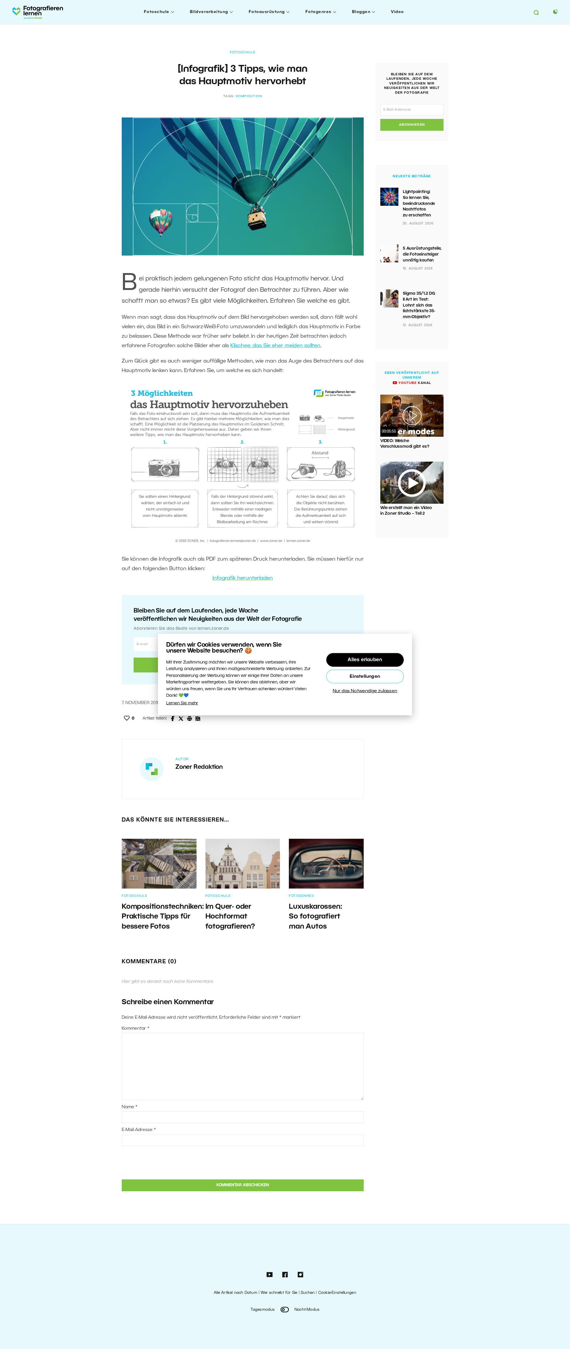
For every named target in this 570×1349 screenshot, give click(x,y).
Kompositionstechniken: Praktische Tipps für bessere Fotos (163, 917)
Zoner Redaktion (199, 767)
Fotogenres (318, 12)
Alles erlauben (365, 660)
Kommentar (135, 1028)
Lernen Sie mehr (182, 703)
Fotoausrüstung (267, 12)
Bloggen (361, 12)
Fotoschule (157, 12)
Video (397, 12)
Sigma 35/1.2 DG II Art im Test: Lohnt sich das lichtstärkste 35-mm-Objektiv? (419, 305)
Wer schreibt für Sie (279, 1292)
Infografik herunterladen (243, 578)
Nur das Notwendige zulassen (365, 691)
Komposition (249, 96)
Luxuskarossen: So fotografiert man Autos (315, 917)
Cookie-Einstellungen (337, 1292)
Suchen (308, 1292)
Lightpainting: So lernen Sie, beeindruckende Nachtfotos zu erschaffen (419, 203)
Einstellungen (365, 676)
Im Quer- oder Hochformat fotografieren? (230, 917)
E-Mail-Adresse (139, 1130)
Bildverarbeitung (209, 12)
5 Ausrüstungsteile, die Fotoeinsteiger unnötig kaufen (422, 254)
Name (129, 1107)
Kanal (414, 383)
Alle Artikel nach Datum (235, 1292)
